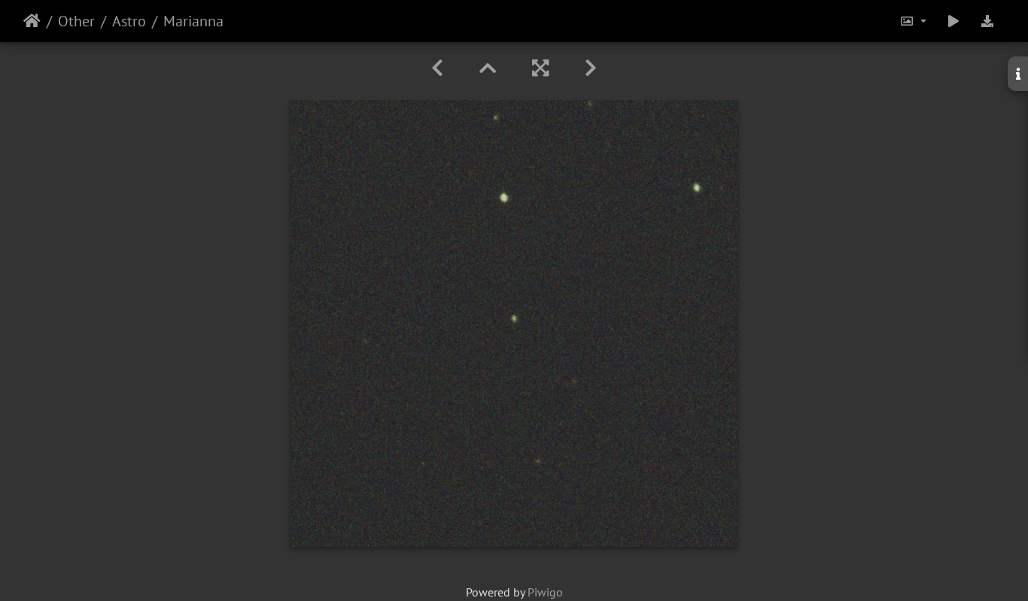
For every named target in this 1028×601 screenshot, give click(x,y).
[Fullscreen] (540, 68)
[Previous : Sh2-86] (437, 68)
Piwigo (545, 591)
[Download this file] (987, 21)
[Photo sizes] (913, 21)
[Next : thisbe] (591, 68)
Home (32, 21)
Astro (129, 21)
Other (76, 21)
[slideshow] (953, 21)
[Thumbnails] (487, 68)
